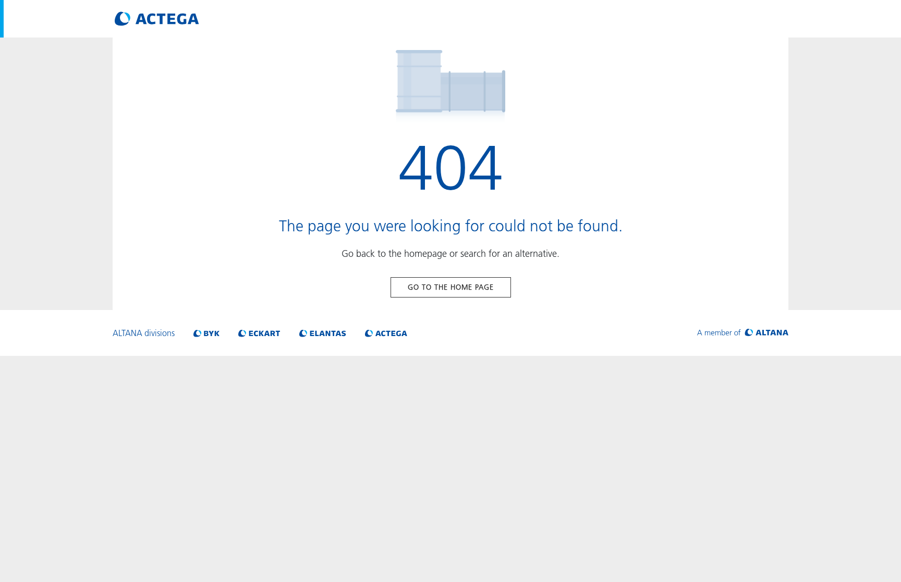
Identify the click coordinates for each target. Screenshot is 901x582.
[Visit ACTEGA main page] (157, 18)
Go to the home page (451, 287)
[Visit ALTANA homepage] (742, 333)
